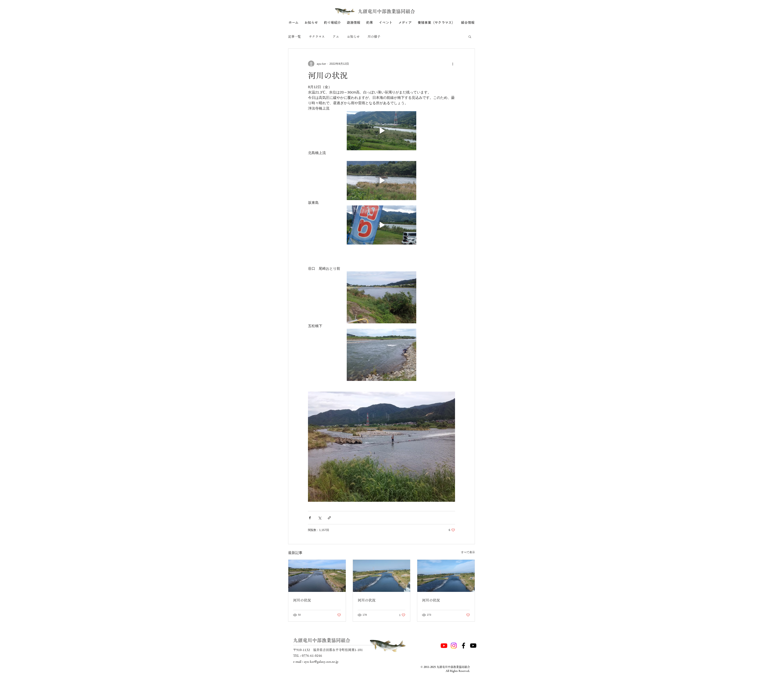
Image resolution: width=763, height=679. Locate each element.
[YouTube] (473, 645)
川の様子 (374, 36)
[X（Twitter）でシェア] (319, 518)
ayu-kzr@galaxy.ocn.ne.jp (321, 661)
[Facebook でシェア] (310, 518)
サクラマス (317, 36)
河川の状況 (302, 600)
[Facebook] (463, 645)
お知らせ (353, 36)
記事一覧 (294, 36)
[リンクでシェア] (329, 518)
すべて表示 (468, 552)
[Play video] (381, 130)
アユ (336, 36)
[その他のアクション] (452, 63)
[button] (332, 22)
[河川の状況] (317, 576)
